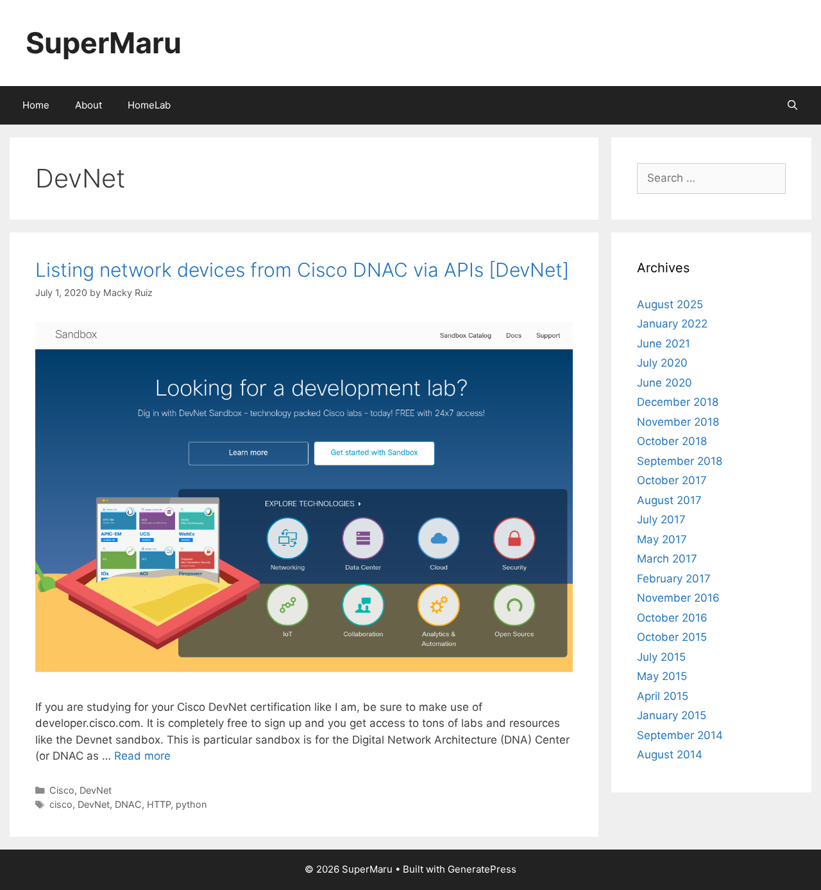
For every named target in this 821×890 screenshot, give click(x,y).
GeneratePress (482, 869)
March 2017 (667, 558)
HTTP (159, 804)
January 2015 (671, 715)
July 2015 (661, 656)
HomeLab (149, 105)
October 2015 (672, 637)
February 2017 (674, 578)
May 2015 (662, 676)
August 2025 (670, 304)
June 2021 (663, 343)
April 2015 (662, 696)
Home (35, 105)
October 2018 (672, 441)
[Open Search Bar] (792, 105)
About (88, 105)
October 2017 (672, 480)
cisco (60, 804)
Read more (142, 755)
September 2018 (679, 461)
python (191, 804)
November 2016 (678, 597)
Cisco (61, 790)
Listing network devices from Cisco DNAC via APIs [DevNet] (302, 269)
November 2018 (678, 421)
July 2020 (662, 362)
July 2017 (661, 519)
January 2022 (672, 323)
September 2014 (680, 735)
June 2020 (664, 382)
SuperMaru (104, 42)
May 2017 (662, 539)
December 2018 (677, 402)
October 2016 (672, 617)
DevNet (96, 790)
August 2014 (669, 754)
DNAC (128, 804)
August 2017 (669, 500)
